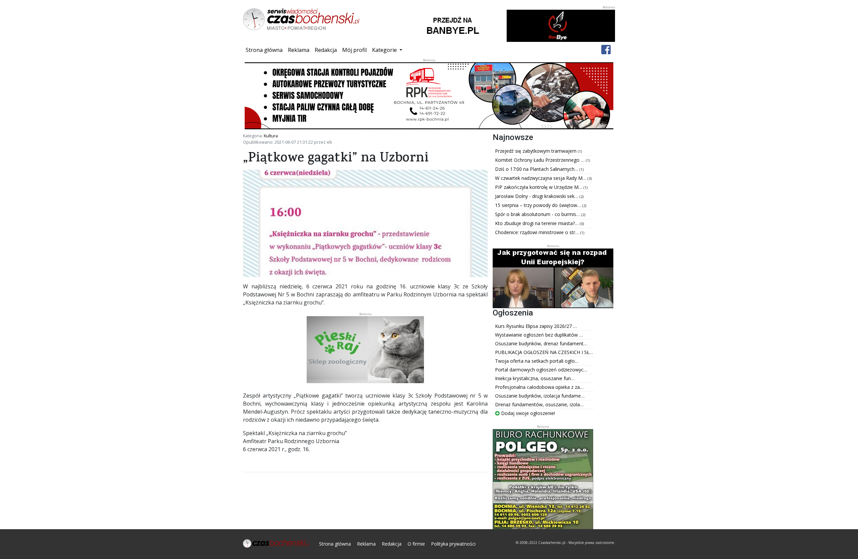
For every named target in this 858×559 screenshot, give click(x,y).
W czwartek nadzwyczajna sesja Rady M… (541, 178)
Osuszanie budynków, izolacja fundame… (540, 396)
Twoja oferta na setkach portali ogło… (536, 361)
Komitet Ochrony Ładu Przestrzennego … (540, 160)
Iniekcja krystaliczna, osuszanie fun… (534, 378)
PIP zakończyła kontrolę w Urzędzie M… (539, 187)
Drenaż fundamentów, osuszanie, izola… (539, 404)
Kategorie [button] (385, 50)
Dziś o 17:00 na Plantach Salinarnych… (537, 169)
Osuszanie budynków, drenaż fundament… (541, 343)
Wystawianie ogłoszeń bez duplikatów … (539, 335)
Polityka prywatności (453, 544)
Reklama (298, 50)
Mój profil (354, 50)
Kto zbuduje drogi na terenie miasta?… (537, 223)
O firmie (416, 544)
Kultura (271, 136)
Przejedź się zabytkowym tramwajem (536, 151)
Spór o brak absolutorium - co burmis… (538, 214)
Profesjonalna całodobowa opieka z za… (539, 387)
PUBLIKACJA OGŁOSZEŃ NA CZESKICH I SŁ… (544, 352)
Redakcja (326, 50)
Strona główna (265, 50)
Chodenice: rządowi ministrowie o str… (537, 232)
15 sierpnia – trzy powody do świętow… (538, 205)
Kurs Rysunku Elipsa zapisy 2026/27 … (536, 326)
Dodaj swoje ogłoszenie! (527, 413)
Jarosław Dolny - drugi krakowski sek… (537, 196)
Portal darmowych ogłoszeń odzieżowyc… (541, 369)
